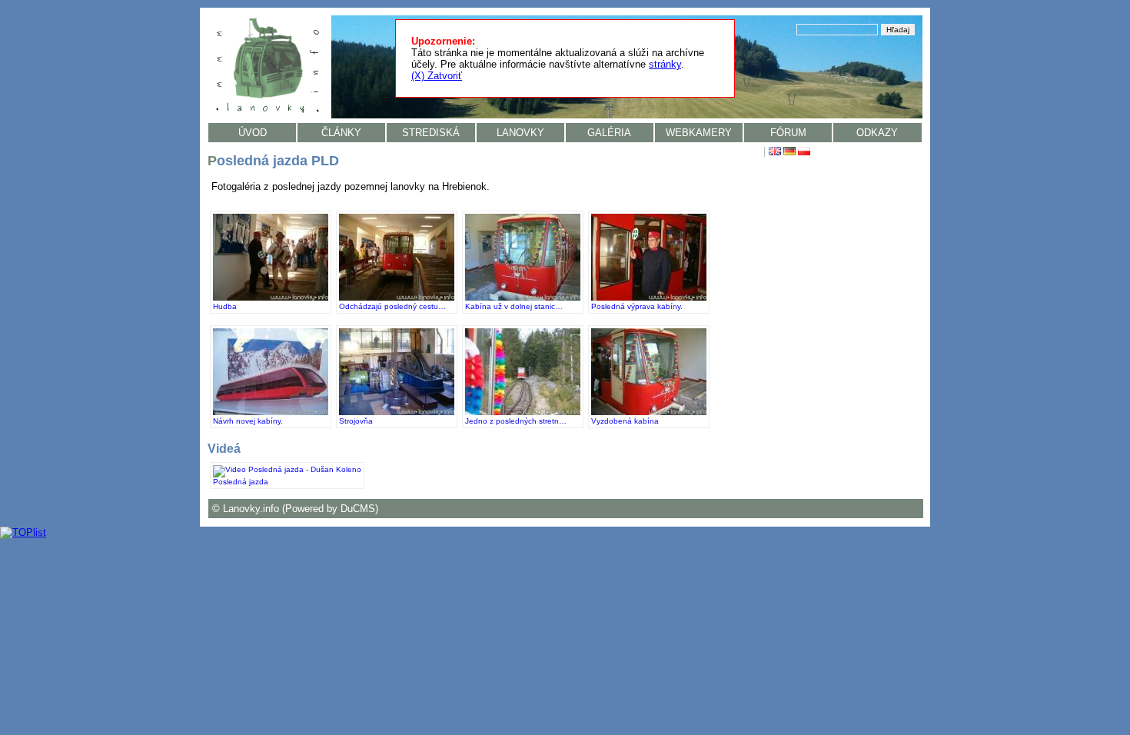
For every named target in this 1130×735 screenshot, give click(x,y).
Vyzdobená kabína (625, 421)
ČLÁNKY (341, 132)
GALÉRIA (609, 132)
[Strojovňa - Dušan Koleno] (396, 412)
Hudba (225, 306)
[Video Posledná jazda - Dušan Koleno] (287, 469)
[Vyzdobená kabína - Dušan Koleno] (648, 412)
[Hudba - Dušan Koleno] (270, 298)
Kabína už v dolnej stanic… (514, 306)
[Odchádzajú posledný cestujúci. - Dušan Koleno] (396, 298)
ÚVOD (252, 132)
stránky (665, 64)
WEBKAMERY (699, 132)
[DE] (789, 152)
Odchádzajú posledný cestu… (392, 306)
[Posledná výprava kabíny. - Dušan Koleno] (648, 298)
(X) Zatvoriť (436, 75)
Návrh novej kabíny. (248, 421)
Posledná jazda (240, 481)
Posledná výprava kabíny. (637, 306)
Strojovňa (356, 421)
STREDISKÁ (431, 132)
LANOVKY (520, 132)
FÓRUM (788, 132)
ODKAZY (877, 132)
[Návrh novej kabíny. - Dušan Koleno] (270, 412)
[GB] (775, 152)
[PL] (804, 152)
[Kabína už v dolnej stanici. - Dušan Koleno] (522, 298)
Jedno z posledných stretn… (516, 421)
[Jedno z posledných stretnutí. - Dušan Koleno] (522, 412)
